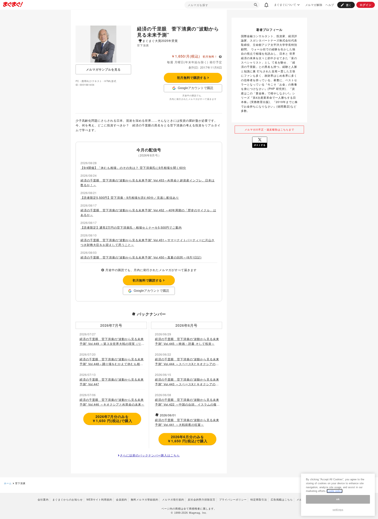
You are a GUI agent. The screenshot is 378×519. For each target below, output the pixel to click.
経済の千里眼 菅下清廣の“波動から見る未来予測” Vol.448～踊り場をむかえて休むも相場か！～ (112, 361)
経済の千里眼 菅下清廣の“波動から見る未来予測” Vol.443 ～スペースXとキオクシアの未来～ (187, 381)
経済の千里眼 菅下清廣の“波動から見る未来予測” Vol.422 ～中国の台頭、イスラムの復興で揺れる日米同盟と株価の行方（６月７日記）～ (187, 402)
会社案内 (43, 499)
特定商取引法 (258, 499)
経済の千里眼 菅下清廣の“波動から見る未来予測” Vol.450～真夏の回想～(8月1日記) (141, 257)
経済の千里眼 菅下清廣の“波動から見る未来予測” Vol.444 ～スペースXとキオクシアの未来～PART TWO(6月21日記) (187, 361)
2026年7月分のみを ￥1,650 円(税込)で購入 (112, 418)
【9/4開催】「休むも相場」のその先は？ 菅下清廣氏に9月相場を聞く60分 (133, 168)
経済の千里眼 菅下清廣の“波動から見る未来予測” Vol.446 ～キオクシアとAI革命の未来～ (112, 402)
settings (338, 509)
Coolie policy (334, 491)
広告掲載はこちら (282, 499)
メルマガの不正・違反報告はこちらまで (269, 129)
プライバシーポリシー (233, 499)
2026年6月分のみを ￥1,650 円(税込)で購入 (187, 439)
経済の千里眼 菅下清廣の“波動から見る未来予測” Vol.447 (112, 381)
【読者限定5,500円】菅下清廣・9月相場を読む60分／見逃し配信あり (130, 197)
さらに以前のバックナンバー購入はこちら (150, 455)
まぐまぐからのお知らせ (67, 499)
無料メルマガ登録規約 (144, 499)
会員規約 (121, 499)
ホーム (8, 483)
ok (337, 499)
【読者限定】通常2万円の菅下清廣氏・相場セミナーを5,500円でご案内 (131, 227)
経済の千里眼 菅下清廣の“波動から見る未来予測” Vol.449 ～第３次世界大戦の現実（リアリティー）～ (112, 341)
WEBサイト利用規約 (99, 499)
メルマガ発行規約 (173, 499)
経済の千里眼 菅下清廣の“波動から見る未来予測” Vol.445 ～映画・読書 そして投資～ (187, 341)
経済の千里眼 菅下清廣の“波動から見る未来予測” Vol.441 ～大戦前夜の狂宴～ (187, 422)
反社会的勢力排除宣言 (201, 499)
